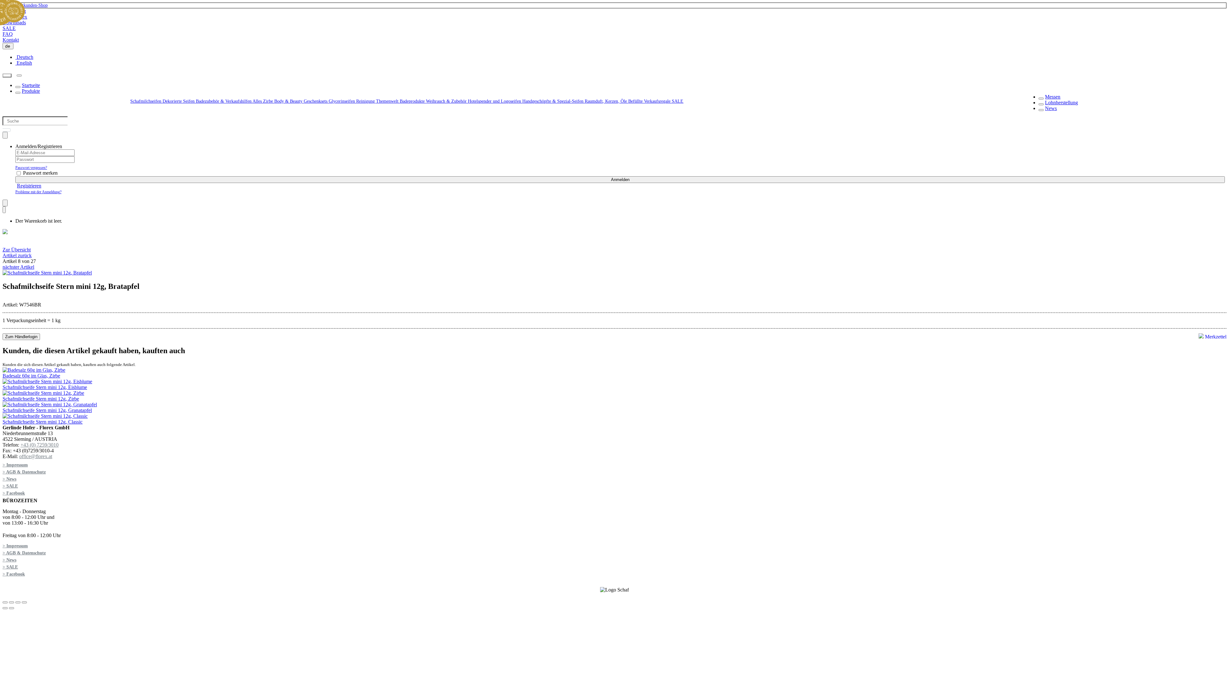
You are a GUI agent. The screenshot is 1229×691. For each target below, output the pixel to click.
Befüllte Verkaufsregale (650, 101)
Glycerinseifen (342, 101)
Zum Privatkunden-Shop (25, 5)
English (23, 63)
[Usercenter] (5, 135)
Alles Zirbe (263, 101)
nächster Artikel (18, 267)
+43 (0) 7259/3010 (39, 445)
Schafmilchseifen (146, 101)
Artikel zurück (17, 255)
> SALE (10, 486)
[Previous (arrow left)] (5, 608)
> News (9, 479)
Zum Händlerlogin (21, 336)
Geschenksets (316, 101)
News (1051, 108)
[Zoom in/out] (24, 602)
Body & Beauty (289, 101)
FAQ (8, 34)
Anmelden (620, 179)
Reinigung (366, 101)
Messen (1052, 96)
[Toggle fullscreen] (17, 602)
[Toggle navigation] (19, 75)
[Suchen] (7, 76)
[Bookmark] (5, 203)
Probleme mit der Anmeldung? (38, 192)
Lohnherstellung (1061, 102)
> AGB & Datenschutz (24, 472)
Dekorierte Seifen (179, 101)
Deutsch (24, 57)
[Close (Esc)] (5, 602)
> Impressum (15, 465)
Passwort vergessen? (31, 167)
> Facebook (14, 493)
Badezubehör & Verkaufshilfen (224, 101)
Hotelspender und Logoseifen (495, 101)
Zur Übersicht (17, 249)
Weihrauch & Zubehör (447, 101)
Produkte (31, 91)
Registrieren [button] (29, 185)
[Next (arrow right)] (11, 608)
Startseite (31, 85)
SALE (9, 28)
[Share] (11, 602)
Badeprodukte (413, 101)
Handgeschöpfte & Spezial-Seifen (553, 101)
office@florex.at (35, 456)
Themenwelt (388, 101)
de (9, 46)
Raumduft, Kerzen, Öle (606, 101)
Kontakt (11, 40)
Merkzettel (1215, 336)
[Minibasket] (4, 209)
